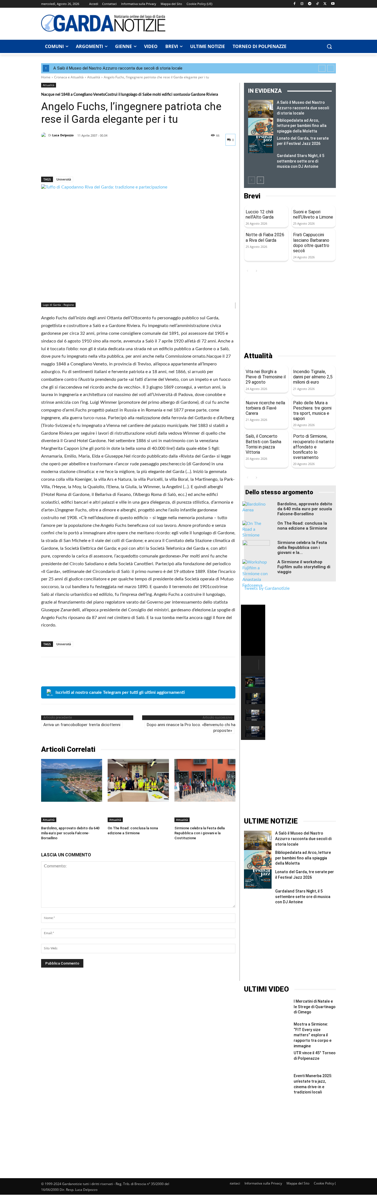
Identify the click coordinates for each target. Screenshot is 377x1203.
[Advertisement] (254, 22)
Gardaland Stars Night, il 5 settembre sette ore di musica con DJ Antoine (300, 161)
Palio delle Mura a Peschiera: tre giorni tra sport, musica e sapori (312, 410)
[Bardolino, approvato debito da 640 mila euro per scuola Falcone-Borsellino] (71, 780)
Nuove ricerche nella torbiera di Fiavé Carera (265, 408)
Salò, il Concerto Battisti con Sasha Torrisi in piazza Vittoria (263, 444)
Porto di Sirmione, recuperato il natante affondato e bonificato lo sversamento (313, 447)
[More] (97, 162)
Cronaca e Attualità (69, 77)
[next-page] (260, 180)
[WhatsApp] (84, 162)
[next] (330, 68)
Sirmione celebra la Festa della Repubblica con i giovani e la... (302, 547)
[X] (325, 4)
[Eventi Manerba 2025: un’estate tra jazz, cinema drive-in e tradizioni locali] (267, 1084)
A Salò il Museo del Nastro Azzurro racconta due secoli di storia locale (117, 68)
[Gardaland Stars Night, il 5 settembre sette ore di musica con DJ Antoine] (260, 162)
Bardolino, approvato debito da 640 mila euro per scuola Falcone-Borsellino (70, 833)
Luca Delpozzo (63, 135)
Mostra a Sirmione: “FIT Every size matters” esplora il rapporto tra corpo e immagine (312, 1035)
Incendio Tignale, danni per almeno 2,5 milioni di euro (313, 377)
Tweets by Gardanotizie (267, 588)
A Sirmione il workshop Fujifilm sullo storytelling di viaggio (303, 566)
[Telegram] (310, 4)
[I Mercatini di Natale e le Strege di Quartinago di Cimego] (267, 1010)
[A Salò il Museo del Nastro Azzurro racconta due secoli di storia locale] (260, 109)
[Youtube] (333, 4)
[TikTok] (317, 4)
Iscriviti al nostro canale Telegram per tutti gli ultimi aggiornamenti (120, 692)
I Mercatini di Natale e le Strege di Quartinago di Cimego (315, 1006)
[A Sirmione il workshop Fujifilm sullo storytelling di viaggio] (256, 573)
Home (46, 77)
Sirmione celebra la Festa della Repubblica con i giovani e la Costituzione (199, 833)
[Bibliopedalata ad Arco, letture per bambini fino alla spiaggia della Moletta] (260, 127)
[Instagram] (302, 4)
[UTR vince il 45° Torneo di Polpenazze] (267, 1061)
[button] (329, 46)
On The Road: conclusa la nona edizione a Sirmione (302, 526)
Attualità (93, 77)
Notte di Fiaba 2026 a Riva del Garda (265, 237)
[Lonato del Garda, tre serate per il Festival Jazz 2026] (260, 144)
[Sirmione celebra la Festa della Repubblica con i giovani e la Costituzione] (204, 780)
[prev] (321, 68)
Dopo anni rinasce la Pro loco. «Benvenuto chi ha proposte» (191, 727)
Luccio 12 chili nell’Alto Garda (260, 214)
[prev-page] (251, 180)
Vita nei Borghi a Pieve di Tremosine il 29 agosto (266, 377)
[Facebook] (294, 4)
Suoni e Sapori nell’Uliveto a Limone (313, 214)
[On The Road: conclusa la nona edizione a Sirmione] (138, 780)
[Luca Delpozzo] (44, 135)
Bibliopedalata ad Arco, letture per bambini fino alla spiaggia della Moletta (301, 125)
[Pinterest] (72, 162)
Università (63, 179)
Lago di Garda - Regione (58, 305)
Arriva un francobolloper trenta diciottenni (81, 724)
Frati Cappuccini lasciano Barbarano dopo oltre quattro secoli (311, 242)
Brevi (252, 196)
